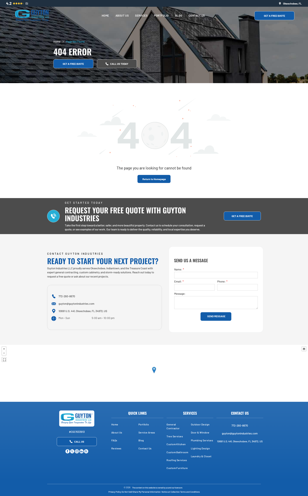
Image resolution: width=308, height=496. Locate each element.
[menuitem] (105, 15)
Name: (178, 269)
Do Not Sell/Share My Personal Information (141, 492)
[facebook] (67, 451)
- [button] (4, 353)
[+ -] (154, 373)
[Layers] (304, 349)
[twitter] (72, 451)
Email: (178, 281)
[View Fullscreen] (4, 359)
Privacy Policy (114, 492)
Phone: (221, 281)
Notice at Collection (171, 492)
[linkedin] (81, 451)
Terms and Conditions (190, 492)
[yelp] (86, 451)
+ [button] (4, 349)
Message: (179, 293)
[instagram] (77, 451)
